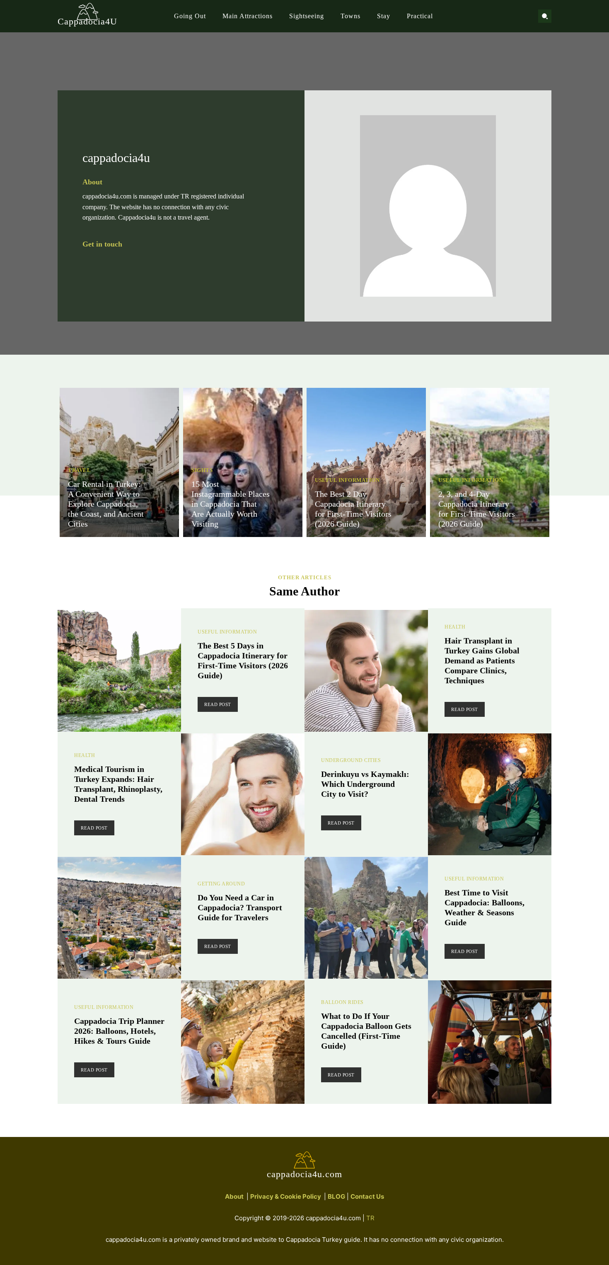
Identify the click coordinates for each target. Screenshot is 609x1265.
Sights (202, 470)
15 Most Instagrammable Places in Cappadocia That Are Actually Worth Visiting (230, 503)
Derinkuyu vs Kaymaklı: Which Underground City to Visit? (365, 783)
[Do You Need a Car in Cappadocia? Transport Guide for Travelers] (119, 918)
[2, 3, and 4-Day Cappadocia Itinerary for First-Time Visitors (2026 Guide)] (489, 462)
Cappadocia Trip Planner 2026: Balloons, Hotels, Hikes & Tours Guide (119, 1030)
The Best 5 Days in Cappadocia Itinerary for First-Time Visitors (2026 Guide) (243, 660)
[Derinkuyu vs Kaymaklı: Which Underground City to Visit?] (489, 795)
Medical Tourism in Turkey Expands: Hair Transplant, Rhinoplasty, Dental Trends (118, 783)
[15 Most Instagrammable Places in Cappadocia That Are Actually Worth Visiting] (242, 462)
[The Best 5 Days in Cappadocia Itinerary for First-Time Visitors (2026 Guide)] (119, 671)
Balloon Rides (342, 1002)
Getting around (221, 883)
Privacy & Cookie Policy (285, 1196)
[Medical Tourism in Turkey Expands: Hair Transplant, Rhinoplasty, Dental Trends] (242, 795)
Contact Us (367, 1196)
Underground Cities (351, 760)
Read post (217, 704)
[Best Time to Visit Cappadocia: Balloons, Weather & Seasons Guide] (366, 918)
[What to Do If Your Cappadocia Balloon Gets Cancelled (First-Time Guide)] (489, 1042)
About (234, 1196)
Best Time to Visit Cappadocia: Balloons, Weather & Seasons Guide (484, 907)
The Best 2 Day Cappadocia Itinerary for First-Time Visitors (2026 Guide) (353, 508)
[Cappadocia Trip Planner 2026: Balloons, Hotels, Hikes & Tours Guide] (242, 1042)
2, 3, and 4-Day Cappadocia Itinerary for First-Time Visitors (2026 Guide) (476, 508)
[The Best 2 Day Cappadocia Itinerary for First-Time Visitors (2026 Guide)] (366, 462)
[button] (544, 16)
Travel (79, 470)
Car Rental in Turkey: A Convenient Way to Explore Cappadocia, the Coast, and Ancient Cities (106, 503)
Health (455, 626)
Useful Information (347, 480)
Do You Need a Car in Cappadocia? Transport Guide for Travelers (240, 907)
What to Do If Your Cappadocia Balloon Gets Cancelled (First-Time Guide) (366, 1030)
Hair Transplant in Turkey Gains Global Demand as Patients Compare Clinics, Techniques (482, 660)
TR (370, 1218)
